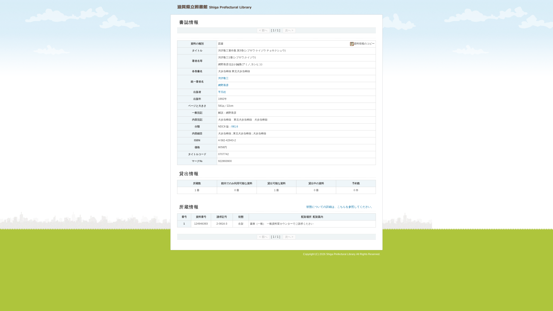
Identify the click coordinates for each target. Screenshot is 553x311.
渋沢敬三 (223, 78)
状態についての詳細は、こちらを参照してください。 (340, 206)
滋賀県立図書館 (214, 7)
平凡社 (222, 92)
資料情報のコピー (364, 43)
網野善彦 (223, 85)
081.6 (234, 126)
